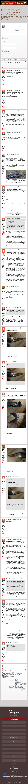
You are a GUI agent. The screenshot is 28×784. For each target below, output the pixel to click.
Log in (14, 760)
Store (14, 741)
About (14, 726)
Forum (9, 59)
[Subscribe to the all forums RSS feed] (2, 669)
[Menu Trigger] (25, 2)
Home (4, 59)
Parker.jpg (8, 471)
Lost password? (8, 55)
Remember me (6, 51)
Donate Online (14, 719)
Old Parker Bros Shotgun (22, 59)
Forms (14, 752)
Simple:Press (14, 696)
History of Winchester (14, 737)
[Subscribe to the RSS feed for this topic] (25, 61)
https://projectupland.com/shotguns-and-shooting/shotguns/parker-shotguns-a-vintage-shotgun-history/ (15, 296)
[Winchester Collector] (14, 3)
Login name (4, 41)
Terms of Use (14, 764)
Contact (14, 756)
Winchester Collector (17, 782)
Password (4, 46)
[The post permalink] (18, 70)
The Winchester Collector (14, 729)
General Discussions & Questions (16, 59)
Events (14, 733)
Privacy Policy (14, 763)
